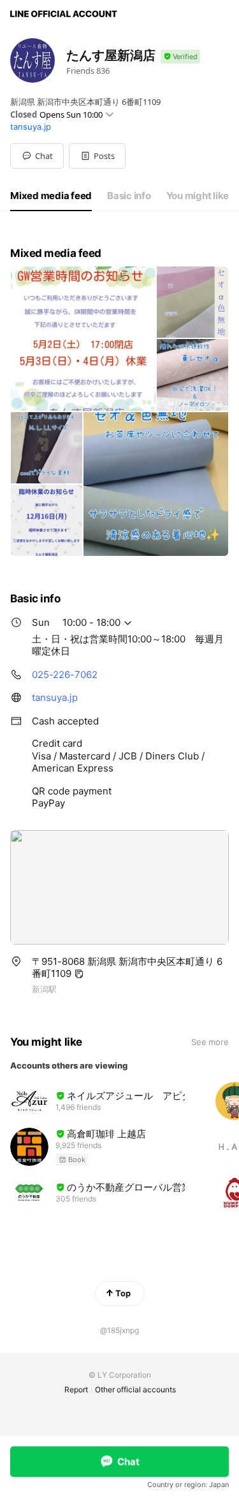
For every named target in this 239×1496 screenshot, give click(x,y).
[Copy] (79, 973)
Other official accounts (135, 1389)
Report (76, 1389)
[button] (97, 156)
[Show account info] (180, 57)
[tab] (51, 196)
